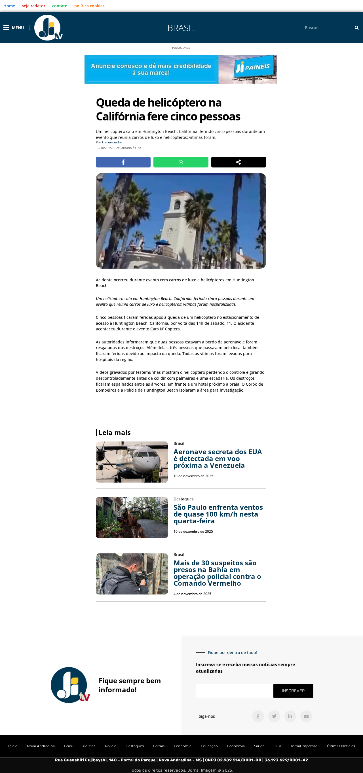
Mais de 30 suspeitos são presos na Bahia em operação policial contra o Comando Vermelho (217, 573)
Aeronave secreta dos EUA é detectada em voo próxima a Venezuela (218, 458)
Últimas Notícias (341, 746)
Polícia (110, 746)
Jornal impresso (304, 746)
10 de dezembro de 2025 (193, 531)
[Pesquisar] (356, 27)
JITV (277, 746)
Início (13, 746)
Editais (158, 746)
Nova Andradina (41, 746)
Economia (182, 746)
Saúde (259, 746)
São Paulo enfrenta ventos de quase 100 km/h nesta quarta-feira (218, 513)
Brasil (181, 28)
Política (89, 746)
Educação (209, 746)
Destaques (135, 746)
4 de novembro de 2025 (192, 593)
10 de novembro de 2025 (193, 475)
